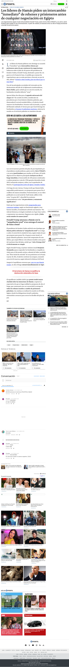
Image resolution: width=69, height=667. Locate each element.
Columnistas (53, 211)
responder (8, 393)
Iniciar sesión (36, 376)
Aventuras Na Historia (31, 656)
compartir (37, 393)
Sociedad (22, 650)
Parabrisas (34, 654)
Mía (41, 654)
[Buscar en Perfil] (66, 1)
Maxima (54, 656)
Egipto (31, 345)
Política (13, 650)
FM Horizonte (50, 654)
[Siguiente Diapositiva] (45, 361)
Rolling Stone (40, 656)
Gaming (35, 652)
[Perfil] (9, 591)
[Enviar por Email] (3, 72)
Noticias (24, 652)
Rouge (39, 654)
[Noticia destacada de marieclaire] (35, 594)
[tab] (7, 385)
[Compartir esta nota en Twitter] (3, 64)
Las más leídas (54, 294)
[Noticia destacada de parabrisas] (35, 616)
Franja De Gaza (16, 345)
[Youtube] (33, 645)
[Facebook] (25, 645)
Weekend (25, 654)
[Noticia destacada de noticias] (12, 594)
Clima (33, 650)
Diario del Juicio (44, 652)
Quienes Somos (22, 658)
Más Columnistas (61, 245)
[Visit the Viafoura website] (43, 473)
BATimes (44, 654)
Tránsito (53, 658)
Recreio (50, 656)
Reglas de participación (46, 658)
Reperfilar (49, 650)
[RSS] (40, 645)
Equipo (39, 658)
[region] (23, 425)
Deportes (37, 650)
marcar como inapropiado (42, 394)
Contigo (24, 656)
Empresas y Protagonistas (61, 650)
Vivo (39, 652)
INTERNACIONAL (4, 7)
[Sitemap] (43, 645)
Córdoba (44, 650)
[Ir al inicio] (9, 4)
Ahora (3, 650)
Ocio (40, 650)
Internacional (28, 650)
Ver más (64, 326)
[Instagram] (36, 645)
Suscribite (61, 4)
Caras (27, 652)
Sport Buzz (46, 656)
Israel (9, 345)
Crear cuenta (42, 376)
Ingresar (54, 4)
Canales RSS (16, 658)
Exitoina (31, 652)
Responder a (10, 400)
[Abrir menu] (2, 4)
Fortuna (29, 654)
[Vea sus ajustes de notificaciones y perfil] (66, 4)
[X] (29, 645)
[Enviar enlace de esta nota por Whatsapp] (3, 68)
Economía (18, 650)
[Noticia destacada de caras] (12, 616)
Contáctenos (29, 658)
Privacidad (35, 658)
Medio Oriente (24, 345)
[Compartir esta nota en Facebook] (3, 60)
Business (53, 650)
